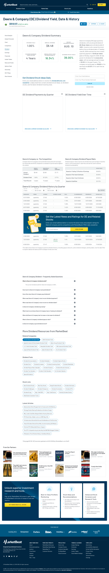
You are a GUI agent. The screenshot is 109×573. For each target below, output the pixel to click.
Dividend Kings (28, 392)
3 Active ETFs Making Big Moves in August (34, 427)
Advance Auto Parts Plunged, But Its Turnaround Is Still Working (39, 407)
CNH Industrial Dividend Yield (63, 346)
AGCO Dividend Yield (48, 339)
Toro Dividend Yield (61, 349)
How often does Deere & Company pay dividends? (36, 294)
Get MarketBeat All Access (17, 504)
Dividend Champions (43, 389)
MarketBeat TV (46, 549)
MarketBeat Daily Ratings (49, 547)
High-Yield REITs (39, 392)
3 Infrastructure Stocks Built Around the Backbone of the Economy (40, 420)
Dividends (73, 547)
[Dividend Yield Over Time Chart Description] (105, 94)
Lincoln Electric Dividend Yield (31, 339)
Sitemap (88, 557)
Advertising (89, 545)
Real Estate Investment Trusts (31, 395)
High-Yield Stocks (51, 392)
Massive (41, 568)
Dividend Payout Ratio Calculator (32, 367)
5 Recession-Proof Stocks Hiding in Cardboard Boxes (37, 433)
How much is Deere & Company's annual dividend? (37, 290)
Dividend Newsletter (68, 364)
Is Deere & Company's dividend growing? (34, 307)
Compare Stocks (62, 547)
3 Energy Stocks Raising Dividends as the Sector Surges (38, 410)
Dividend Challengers (29, 389)
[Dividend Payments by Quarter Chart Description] (62, 94)
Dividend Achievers (70, 385)
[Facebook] (7, 556)
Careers (31, 553)
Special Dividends (28, 374)
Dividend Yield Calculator (45, 371)
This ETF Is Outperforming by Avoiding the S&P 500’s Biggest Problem (41, 430)
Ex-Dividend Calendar (60, 371)
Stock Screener (62, 553)
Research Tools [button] (20, 8)
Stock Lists (61, 545)
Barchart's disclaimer (67, 570)
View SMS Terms (89, 86)
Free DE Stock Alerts (74, 12)
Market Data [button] (44, 8)
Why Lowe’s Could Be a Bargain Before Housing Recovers (38, 413)
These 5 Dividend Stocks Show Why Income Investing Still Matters (40, 423)
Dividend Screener (48, 367)
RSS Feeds (88, 553)
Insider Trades (75, 551)
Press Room (32, 551)
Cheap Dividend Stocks (55, 385)
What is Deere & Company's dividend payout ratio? (37, 319)
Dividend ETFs (69, 389)
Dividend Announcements (30, 361)
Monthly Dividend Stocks (65, 392)
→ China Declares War (35, 12)
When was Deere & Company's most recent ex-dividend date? (40, 302)
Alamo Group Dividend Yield (57, 343)
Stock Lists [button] (67, 8)
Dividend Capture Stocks (59, 361)
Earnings (73, 549)
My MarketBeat (62, 551)
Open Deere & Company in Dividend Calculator (37, 129)
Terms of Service (90, 555)
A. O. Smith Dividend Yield (30, 346)
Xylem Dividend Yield (47, 349)
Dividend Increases (39, 364)
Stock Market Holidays (77, 553)
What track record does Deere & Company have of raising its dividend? (42, 311)
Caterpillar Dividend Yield (46, 346)
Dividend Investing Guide (53, 364)
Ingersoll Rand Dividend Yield (31, 349)
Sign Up (90, 83)
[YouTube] (9, 556)
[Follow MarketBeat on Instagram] (14, 556)
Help (34, 557)
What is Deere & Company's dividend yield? (35, 281)
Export (102, 190)
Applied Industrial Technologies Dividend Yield (35, 343)
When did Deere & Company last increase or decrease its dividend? (41, 315)
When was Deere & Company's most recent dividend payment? (40, 298)
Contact (31, 555)
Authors (31, 549)
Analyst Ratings (75, 545)
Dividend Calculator (45, 361)
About (30, 545)
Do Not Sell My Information (92, 549)
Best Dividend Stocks (29, 385)
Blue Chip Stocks (42, 385)
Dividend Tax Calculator (30, 371)
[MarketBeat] (10, 5)
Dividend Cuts (27, 364)
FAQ (30, 557)
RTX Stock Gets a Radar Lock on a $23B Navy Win (36, 417)
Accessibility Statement (92, 547)
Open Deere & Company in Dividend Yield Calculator (81, 129)
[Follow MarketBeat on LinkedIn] (12, 556)
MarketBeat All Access (48, 545)
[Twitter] (4, 556)
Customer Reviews (47, 551)
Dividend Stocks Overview (62, 367)
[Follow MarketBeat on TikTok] (17, 556)
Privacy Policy (89, 551)
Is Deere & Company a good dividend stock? (35, 323)
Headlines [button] (90, 8)
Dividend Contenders (57, 389)
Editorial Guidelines (34, 547)
